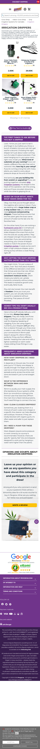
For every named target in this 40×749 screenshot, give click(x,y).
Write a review (20, 505)
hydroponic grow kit (13, 228)
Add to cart (10, 75)
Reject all (29, 742)
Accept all (11, 742)
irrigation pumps (11, 246)
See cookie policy (25, 738)
